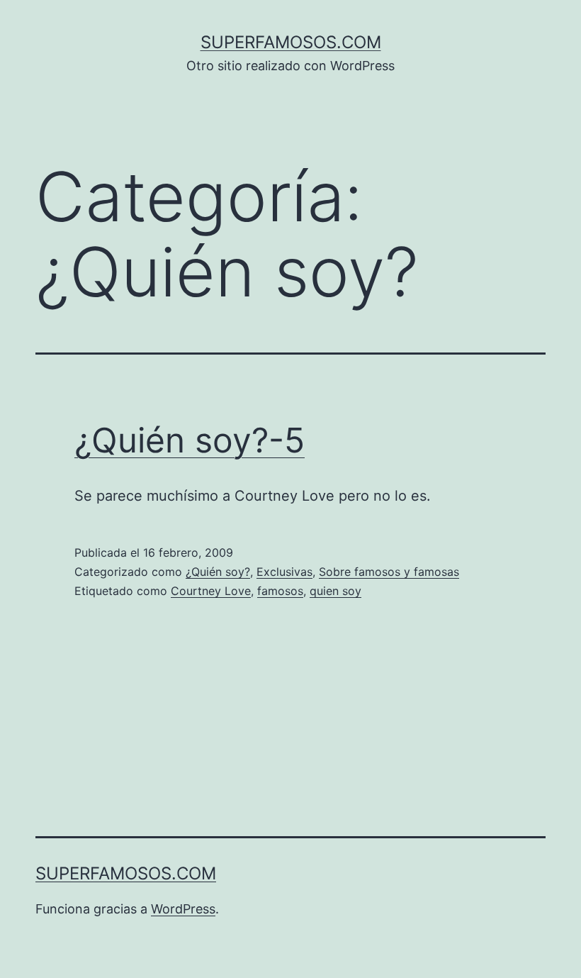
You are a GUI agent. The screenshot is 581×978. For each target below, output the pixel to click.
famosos (280, 591)
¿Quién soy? (218, 572)
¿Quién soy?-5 (189, 440)
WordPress (183, 908)
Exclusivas (284, 572)
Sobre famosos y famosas (389, 572)
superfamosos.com (291, 42)
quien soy (335, 591)
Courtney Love (211, 591)
